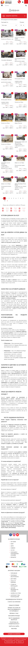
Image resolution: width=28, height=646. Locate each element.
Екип (12, 543)
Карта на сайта (14, 626)
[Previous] (2, 198)
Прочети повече (9, 641)
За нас (13, 550)
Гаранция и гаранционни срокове (15, 554)
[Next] (7, 201)
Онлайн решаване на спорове (14, 589)
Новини (13, 548)
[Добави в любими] (12, 32)
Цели (12, 546)
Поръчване (14, 573)
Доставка (13, 578)
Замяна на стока (16, 593)
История (13, 541)
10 (4, 200)
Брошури (13, 557)
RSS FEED (14, 628)
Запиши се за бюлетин (14, 634)
